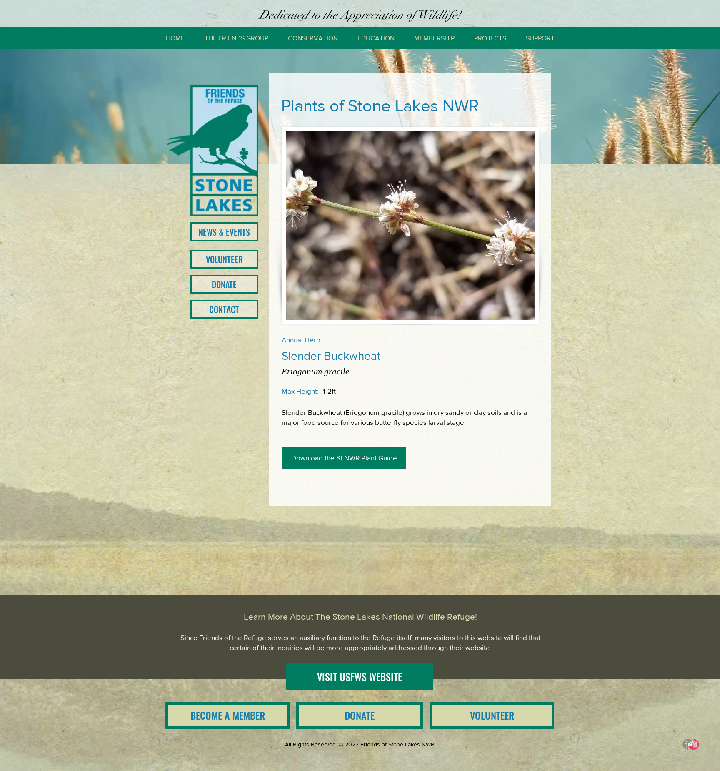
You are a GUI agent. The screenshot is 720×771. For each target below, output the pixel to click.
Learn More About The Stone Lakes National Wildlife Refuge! (360, 616)
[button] (236, 38)
